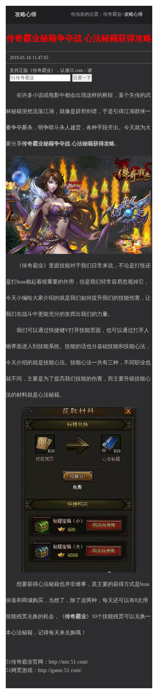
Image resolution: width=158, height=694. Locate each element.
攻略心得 (133, 14)
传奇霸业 (112, 14)
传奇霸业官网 (27, 662)
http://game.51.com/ (60, 670)
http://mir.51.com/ (68, 662)
